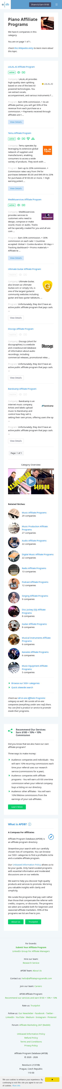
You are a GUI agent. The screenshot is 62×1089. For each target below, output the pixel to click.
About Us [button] (15, 921)
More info (16, 1086)
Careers (38, 986)
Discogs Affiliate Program (20, 328)
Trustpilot (35, 1005)
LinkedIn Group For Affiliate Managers (31, 951)
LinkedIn (10, 1017)
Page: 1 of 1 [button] (16, 453)
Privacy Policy (31, 1045)
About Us (37, 970)
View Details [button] (16, 122)
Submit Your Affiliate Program (31, 947)
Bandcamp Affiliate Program (22, 388)
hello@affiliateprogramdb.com (37, 978)
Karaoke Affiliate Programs (35, 652)
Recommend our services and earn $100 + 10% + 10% (31, 997)
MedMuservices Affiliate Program (24, 199)
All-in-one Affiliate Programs (31, 698)
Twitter (49, 1013)
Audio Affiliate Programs (34, 540)
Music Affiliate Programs (34, 512)
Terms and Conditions (31, 1041)
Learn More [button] (16, 807)
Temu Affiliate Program (19, 133)
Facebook (39, 1013)
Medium (30, 1017)
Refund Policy (31, 1037)
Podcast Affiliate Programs (35, 582)
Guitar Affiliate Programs (34, 623)
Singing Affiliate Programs (35, 595)
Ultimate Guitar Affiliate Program (24, 269)
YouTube (20, 1017)
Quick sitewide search (22, 687)
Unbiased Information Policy (27, 864)
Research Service (31, 962)
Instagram (41, 1017)
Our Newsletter (25, 1013)
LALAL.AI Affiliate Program (21, 66)
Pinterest (52, 1017)
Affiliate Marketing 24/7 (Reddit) (34, 1025)
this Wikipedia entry (23, 48)
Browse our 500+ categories (25, 683)
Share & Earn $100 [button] (40, 4)
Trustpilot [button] (33, 921)
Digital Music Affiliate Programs (37, 554)
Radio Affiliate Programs (34, 568)
